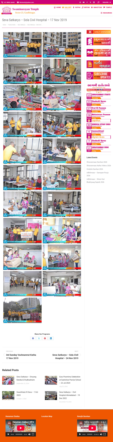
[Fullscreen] (33, 434)
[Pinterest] (45, 338)
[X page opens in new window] (90, 2)
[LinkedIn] (51, 338)
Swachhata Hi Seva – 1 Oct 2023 (27, 393)
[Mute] (29, 434)
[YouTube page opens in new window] (83, 2)
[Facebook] (33, 338)
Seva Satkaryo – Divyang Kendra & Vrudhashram (26, 378)
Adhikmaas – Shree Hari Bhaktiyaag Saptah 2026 (96, 180)
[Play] (8, 434)
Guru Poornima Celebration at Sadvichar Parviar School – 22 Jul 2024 (70, 380)
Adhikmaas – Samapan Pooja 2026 (97, 174)
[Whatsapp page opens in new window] (80, 2)
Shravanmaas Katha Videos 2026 (99, 166)
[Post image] (8, 380)
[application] (21, 428)
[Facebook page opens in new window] (87, 2)
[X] (39, 338)
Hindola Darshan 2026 (95, 169)
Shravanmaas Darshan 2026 (97, 162)
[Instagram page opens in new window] (93, 2)
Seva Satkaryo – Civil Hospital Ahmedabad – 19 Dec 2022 (69, 395)
